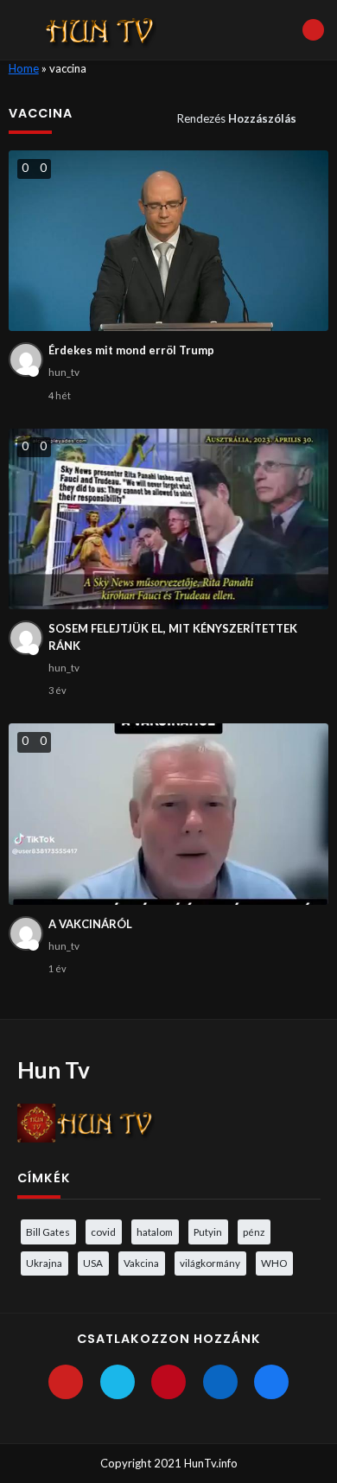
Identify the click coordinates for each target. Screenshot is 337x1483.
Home (24, 68)
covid (103, 1231)
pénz (253, 1231)
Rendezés (236, 118)
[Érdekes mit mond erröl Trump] (169, 240)
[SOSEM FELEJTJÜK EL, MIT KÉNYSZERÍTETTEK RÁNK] (169, 519)
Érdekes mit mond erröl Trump (131, 350)
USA (93, 1263)
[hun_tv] (26, 359)
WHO (274, 1263)
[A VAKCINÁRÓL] (169, 813)
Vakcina (141, 1263)
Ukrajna (44, 1263)
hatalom (155, 1231)
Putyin (208, 1231)
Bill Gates (48, 1231)
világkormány (210, 1263)
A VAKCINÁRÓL (90, 924)
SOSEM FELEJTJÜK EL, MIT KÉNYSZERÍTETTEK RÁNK (172, 636)
